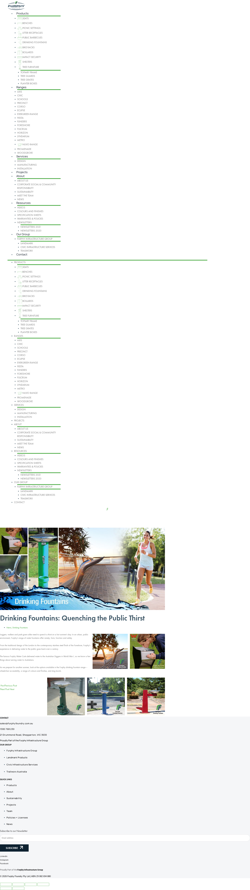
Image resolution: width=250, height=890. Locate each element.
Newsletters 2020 (31, 230)
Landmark (27, 243)
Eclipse (21, 110)
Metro (21, 140)
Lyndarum (23, 136)
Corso (21, 106)
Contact (21, 254)
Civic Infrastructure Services (38, 247)
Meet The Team (25, 195)
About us (22, 180)
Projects (21, 172)
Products (22, 13)
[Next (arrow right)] (18, 888)
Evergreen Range (27, 114)
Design (21, 161)
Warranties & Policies (30, 218)
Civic (20, 95)
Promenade (24, 149)
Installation (24, 168)
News (20, 199)
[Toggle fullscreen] (18, 884)
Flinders (22, 121)
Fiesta (20, 117)
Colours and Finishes (30, 211)
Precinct (22, 103)
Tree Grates (27, 79)
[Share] (31, 884)
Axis (19, 91)
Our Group (23, 234)
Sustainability (25, 191)
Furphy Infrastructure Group (34, 238)
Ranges (21, 87)
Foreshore (23, 125)
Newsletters (24, 222)
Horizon (22, 132)
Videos (21, 207)
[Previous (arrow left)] (6, 888)
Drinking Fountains (20, 627)
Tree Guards (28, 76)
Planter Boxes (29, 83)
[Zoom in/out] (6, 884)
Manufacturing (27, 164)
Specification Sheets (29, 215)
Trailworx (27, 250)
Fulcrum (22, 129)
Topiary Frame (29, 72)
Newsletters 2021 (31, 226)
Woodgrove (25, 152)
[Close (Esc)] (43, 884)
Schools (22, 99)
